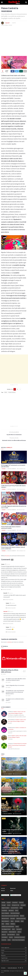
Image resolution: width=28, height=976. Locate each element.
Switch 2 (4, 934)
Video (3, 482)
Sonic (13, 929)
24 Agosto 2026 (17, 774)
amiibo (3, 902)
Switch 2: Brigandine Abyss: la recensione (15, 685)
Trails (18, 934)
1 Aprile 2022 (21, 530)
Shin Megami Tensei (6, 929)
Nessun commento (12, 468)
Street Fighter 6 (12, 931)
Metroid (22, 915)
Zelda (9, 939)
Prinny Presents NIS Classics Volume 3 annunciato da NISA (11, 527)
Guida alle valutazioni (12, 968)
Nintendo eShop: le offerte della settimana (9, 671)
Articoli (3, 888)
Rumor (17, 926)
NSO (3, 923)
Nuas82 (3, 468)
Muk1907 (8, 22)
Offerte (7, 923)
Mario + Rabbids (5, 913)
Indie (21, 907)
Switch (19, 931)
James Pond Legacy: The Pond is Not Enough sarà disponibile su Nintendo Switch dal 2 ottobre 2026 (13, 849)
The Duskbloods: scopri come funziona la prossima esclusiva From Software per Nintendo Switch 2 (15, 692)
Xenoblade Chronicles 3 (19, 937)
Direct (8, 905)
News (12, 921)
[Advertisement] (14, 41)
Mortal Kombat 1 (5, 921)
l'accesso (7, 555)
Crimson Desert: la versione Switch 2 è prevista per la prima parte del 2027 (17, 745)
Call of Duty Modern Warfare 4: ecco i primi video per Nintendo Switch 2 (12, 870)
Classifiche (14, 902)
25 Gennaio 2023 (21, 468)
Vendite (11, 937)
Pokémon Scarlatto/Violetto (8, 926)
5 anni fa (14, 22)
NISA (6, 392)
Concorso (21, 902)
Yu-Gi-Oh (4, 939)
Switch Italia (6, 970)
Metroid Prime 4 (5, 918)
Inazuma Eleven (14, 907)
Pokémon (13, 923)
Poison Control (12, 392)
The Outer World (11, 934)
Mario (16, 910)
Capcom (8, 902)
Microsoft (13, 918)
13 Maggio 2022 (21, 489)
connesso (9, 642)
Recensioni (13, 888)
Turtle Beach (4, 937)
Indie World (4, 910)
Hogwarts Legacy (5, 907)
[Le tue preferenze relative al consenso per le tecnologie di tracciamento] (25, 973)
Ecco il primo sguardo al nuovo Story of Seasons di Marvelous (13, 791)
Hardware (23, 905)
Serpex (2, 564)
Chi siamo (3, 968)
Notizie (4, 462)
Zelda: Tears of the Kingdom (18, 939)
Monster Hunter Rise (21, 918)
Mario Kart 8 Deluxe (15, 913)
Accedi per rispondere (6, 589)
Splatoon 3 (19, 929)
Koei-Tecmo (11, 910)
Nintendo (17, 921)
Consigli (3, 905)
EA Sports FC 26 (15, 905)
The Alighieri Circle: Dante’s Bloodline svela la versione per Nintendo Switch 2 (16, 679)
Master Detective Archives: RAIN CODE (10, 915)
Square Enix (4, 931)
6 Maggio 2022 (21, 509)
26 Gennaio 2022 (21, 550)
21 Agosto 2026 (17, 873)
